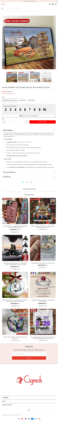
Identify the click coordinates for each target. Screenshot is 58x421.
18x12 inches (22, 100)
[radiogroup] (29, 109)
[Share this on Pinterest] (30, 182)
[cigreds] (3, 4)
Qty (3, 118)
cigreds (8, 415)
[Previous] (3, 42)
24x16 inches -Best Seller (10, 100)
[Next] (54, 42)
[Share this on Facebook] (26, 182)
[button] (29, 106)
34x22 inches (31, 100)
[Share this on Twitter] (22, 182)
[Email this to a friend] (34, 182)
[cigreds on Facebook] (29, 410)
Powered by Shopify (15, 415)
